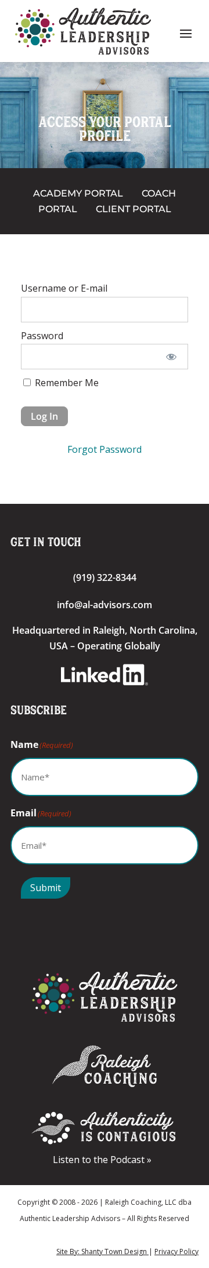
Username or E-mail (64, 288)
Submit (45, 887)
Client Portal (133, 209)
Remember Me (66, 382)
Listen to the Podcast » (104, 1159)
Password (42, 335)
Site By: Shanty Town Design (102, 1251)
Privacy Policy (176, 1251)
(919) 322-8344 (104, 577)
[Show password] (171, 356)
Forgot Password (104, 449)
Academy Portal (78, 193)
